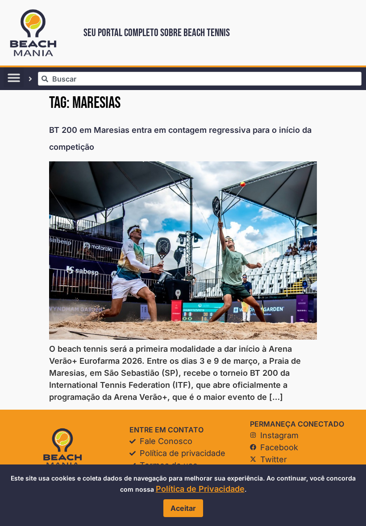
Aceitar (183, 508)
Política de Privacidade (200, 488)
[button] (14, 77)
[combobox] (200, 79)
